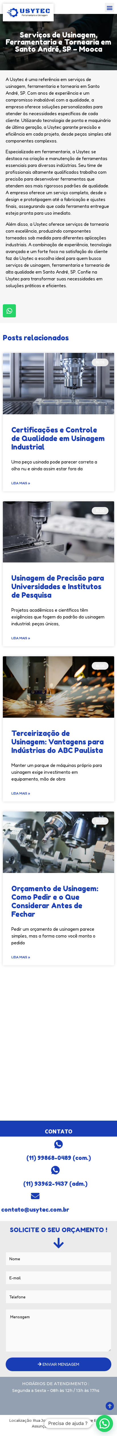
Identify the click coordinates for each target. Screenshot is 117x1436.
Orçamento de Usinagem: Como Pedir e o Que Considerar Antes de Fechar (54, 901)
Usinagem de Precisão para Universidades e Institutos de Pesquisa (57, 586)
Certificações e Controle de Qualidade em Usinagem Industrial (58, 438)
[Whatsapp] (9, 310)
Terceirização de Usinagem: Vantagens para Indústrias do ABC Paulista (57, 742)
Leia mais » (20, 483)
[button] (109, 7)
